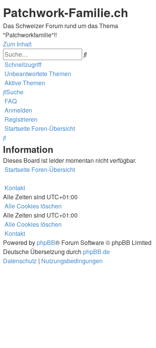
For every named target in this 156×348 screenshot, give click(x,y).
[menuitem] (37, 73)
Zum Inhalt (17, 44)
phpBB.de (96, 251)
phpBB (46, 242)
